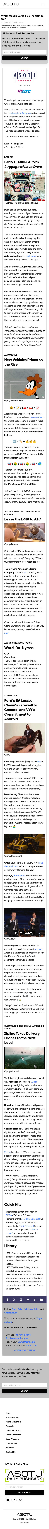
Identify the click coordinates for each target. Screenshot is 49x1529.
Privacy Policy (24, 1522)
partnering (31, 256)
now (6, 632)
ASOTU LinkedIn (26, 1341)
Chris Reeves (10, 1312)
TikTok (9, 1215)
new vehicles (36, 417)
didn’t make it (27, 1226)
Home (8, 1413)
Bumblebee (19, 875)
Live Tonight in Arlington (19, 113)
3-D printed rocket (30, 1218)
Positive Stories (12, 1417)
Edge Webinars (12, 1439)
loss (39, 761)
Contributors (11, 1443)
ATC (26, 572)
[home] (11, 4)
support (38, 949)
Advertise (10, 1447)
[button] (43, 4)
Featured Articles (13, 1434)
